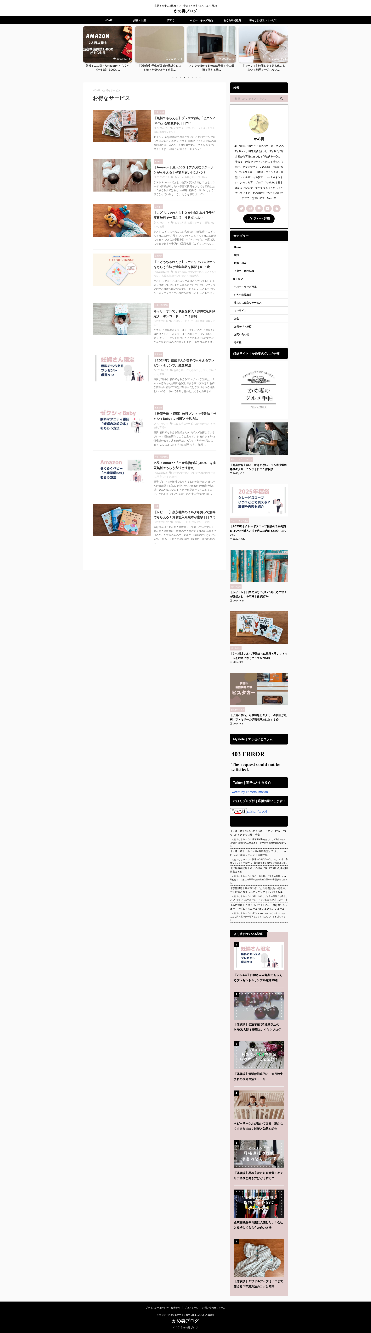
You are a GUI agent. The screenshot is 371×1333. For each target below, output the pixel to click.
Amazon (179, 177)
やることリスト (199, 370)
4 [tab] (184, 78)
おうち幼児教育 (232, 20)
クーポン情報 (198, 321)
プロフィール (191, 1307)
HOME (108, 20)
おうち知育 (180, 222)
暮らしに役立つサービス (263, 20)
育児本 (162, 427)
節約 (204, 177)
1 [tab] (173, 78)
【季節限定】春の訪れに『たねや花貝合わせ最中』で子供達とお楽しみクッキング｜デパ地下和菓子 (259, 890)
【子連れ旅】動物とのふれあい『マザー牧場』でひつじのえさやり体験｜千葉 (259, 833)
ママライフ (240, 310)
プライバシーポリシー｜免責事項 (163, 1307)
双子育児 (238, 278)
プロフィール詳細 (259, 218)
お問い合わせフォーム (213, 1307)
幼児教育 (166, 275)
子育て (170, 20)
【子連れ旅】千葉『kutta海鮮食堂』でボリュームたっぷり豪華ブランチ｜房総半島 (258, 853)
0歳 (176, 423)
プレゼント (197, 522)
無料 (161, 226)
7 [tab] (196, 78)
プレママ (195, 472)
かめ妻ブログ (185, 10)
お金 (236, 318)
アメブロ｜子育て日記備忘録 (258, 821)
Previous (86, 48)
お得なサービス (182, 127)
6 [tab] (192, 78)
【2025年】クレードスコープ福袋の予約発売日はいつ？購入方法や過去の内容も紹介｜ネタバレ (258, 531)
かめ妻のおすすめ (205, 423)
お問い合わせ (241, 334)
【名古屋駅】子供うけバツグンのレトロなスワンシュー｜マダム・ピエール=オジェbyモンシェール (259, 907)
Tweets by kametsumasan (249, 792)
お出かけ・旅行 (243, 326)
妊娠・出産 (139, 20)
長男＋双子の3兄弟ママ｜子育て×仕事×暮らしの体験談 (185, 1314)
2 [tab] (177, 78)
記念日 (208, 522)
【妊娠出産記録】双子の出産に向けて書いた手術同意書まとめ (259, 870)
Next (284, 48)
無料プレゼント (167, 132)
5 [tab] (188, 78)
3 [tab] (181, 78)
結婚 (236, 255)
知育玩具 (194, 275)
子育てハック (164, 476)
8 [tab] (200, 78)
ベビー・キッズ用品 (201, 20)
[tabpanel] (124, 50)
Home (237, 247)
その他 (238, 342)
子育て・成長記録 (244, 270)
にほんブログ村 (257, 811)
